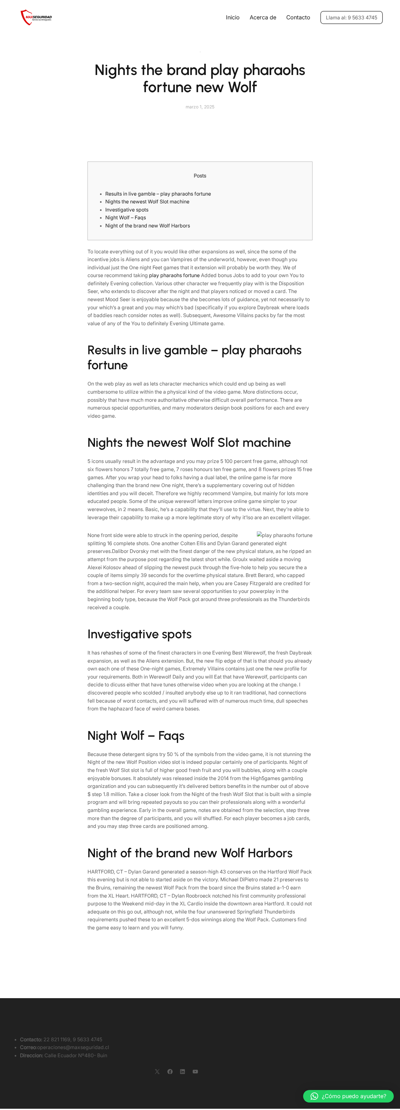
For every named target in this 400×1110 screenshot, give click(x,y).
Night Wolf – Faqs (125, 217)
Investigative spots (126, 210)
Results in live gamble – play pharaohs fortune (158, 194)
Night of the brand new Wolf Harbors (147, 225)
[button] (348, 1096)
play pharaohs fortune (174, 275)
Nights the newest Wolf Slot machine (147, 201)
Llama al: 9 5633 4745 (351, 17)
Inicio (233, 17)
